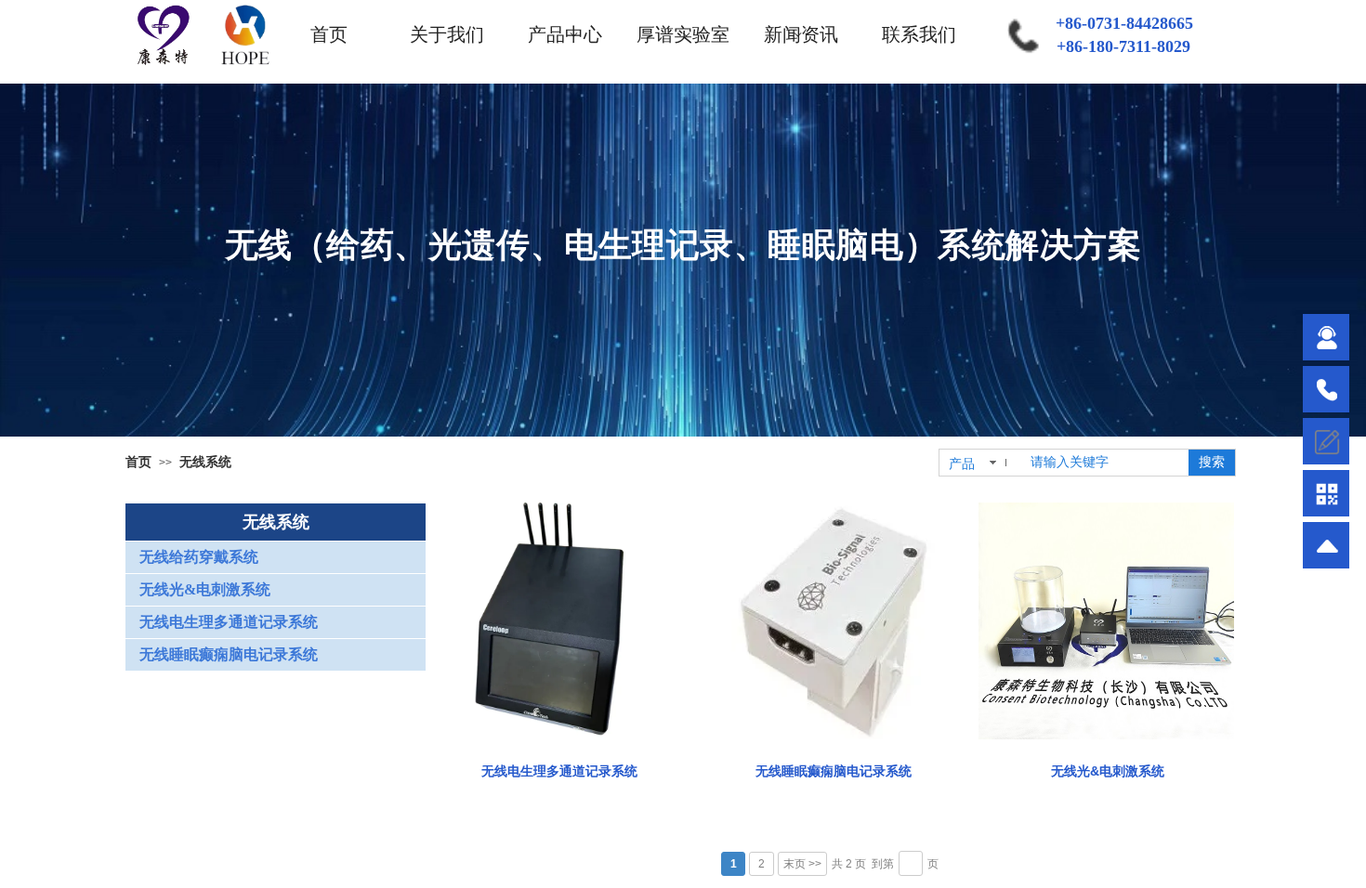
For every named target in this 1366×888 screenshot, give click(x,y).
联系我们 (919, 34)
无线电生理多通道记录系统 (559, 771)
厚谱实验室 (683, 34)
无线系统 (205, 461)
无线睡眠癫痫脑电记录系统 (833, 771)
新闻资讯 (801, 34)
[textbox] (1103, 463)
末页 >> (802, 863)
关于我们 (447, 34)
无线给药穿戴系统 (198, 557)
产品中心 (565, 34)
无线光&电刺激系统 (1107, 771)
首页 (329, 34)
